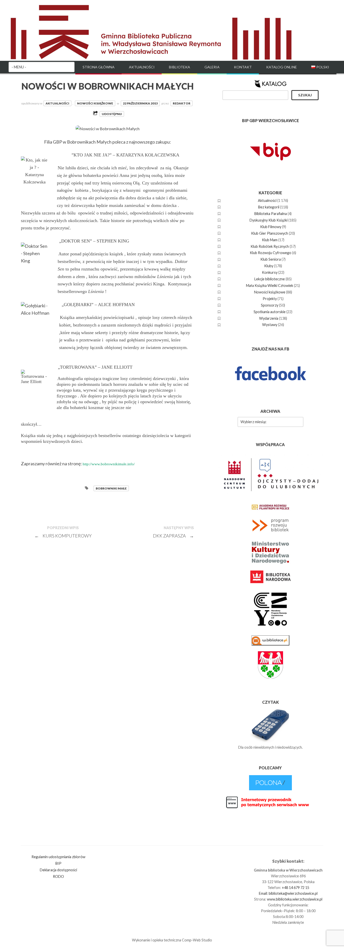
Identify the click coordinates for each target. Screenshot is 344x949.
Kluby (268, 266)
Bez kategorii (268, 207)
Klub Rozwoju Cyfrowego (270, 253)
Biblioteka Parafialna (270, 213)
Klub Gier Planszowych (269, 233)
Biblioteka (179, 67)
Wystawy (269, 324)
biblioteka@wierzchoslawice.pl (293, 893)
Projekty (270, 298)
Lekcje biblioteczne (269, 279)
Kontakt (243, 67)
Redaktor (181, 103)
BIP (58, 863)
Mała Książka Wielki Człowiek (269, 285)
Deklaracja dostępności (58, 870)
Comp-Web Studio (197, 940)
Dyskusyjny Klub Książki (269, 220)
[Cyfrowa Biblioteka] (270, 789)
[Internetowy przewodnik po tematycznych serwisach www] (270, 807)
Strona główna (99, 67)
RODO (58, 876)
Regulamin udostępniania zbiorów (58, 857)
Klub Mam (270, 240)
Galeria (212, 67)
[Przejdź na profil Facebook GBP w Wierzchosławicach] (270, 391)
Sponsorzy (269, 305)
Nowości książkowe (95, 103)
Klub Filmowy (270, 227)
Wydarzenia (268, 318)
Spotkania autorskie (270, 312)
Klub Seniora (270, 259)
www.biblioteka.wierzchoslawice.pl (294, 899)
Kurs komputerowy (63, 535)
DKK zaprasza (173, 535)
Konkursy (270, 272)
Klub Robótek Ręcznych (270, 246)
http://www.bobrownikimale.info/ (109, 464)
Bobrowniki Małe (111, 488)
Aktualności (142, 67)
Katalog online (281, 67)
